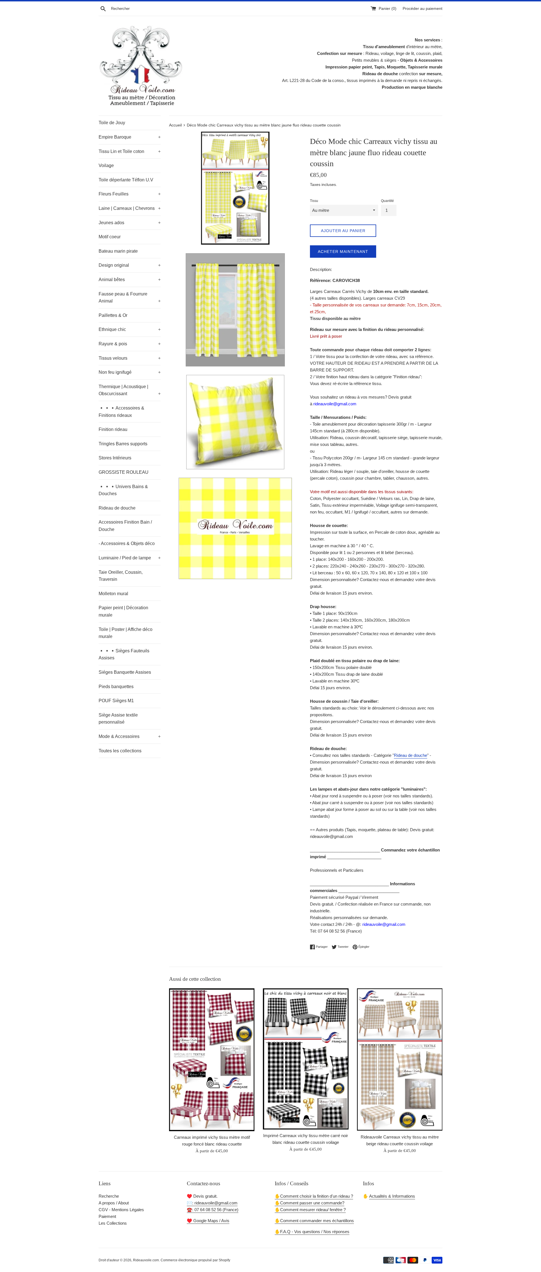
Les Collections (113, 1223)
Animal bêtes (130, 279)
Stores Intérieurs (115, 457)
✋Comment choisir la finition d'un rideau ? (314, 1196)
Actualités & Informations (392, 1196)
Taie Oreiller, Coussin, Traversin (121, 576)
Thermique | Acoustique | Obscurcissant (130, 390)
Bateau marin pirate (118, 251)
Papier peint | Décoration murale (123, 611)
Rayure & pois (130, 343)
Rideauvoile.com (146, 1260)
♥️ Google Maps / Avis (208, 1220)
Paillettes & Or (113, 315)
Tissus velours (130, 358)
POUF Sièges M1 (116, 700)
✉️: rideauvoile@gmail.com (212, 1202)
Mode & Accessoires (130, 736)
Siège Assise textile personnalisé (118, 719)
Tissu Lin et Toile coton (130, 151)
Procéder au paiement (422, 8)
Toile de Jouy (112, 122)
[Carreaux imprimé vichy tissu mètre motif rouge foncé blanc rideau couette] (211, 1059)
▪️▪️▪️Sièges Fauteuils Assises (124, 654)
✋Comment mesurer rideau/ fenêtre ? (310, 1209)
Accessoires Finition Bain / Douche (125, 526)
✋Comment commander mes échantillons (314, 1220)
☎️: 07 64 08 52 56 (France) (212, 1209)
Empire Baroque (130, 137)
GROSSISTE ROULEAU (123, 472)
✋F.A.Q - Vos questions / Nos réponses (312, 1231)
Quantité (387, 201)
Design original (130, 265)
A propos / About (114, 1202)
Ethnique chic (130, 329)
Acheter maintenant (343, 251)
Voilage (106, 165)
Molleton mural (113, 593)
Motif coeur (110, 236)
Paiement (107, 1216)
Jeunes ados (130, 222)
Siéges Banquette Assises (125, 672)
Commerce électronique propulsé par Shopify (195, 1260)
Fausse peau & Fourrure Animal (130, 298)
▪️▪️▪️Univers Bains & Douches (123, 490)
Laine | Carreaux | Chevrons (130, 208)
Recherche (109, 1196)
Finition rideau (113, 429)
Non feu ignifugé (130, 372)
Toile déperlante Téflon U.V (126, 179)
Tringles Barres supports (123, 443)
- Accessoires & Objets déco (127, 543)
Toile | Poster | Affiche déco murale (125, 633)
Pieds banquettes (116, 686)
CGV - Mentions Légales (121, 1209)
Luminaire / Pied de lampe (130, 557)
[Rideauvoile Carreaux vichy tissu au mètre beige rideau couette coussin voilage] (399, 1059)
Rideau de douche (117, 508)
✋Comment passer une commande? (309, 1202)
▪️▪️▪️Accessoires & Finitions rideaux (121, 412)
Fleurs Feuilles (130, 194)
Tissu (314, 201)
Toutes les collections (120, 750)
